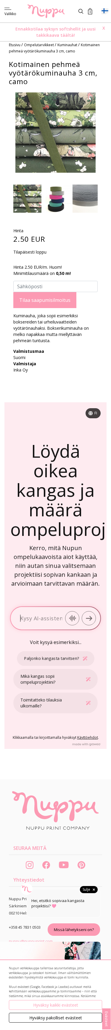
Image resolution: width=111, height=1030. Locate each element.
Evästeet (106, 1018)
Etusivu (15, 44)
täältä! (67, 35)
